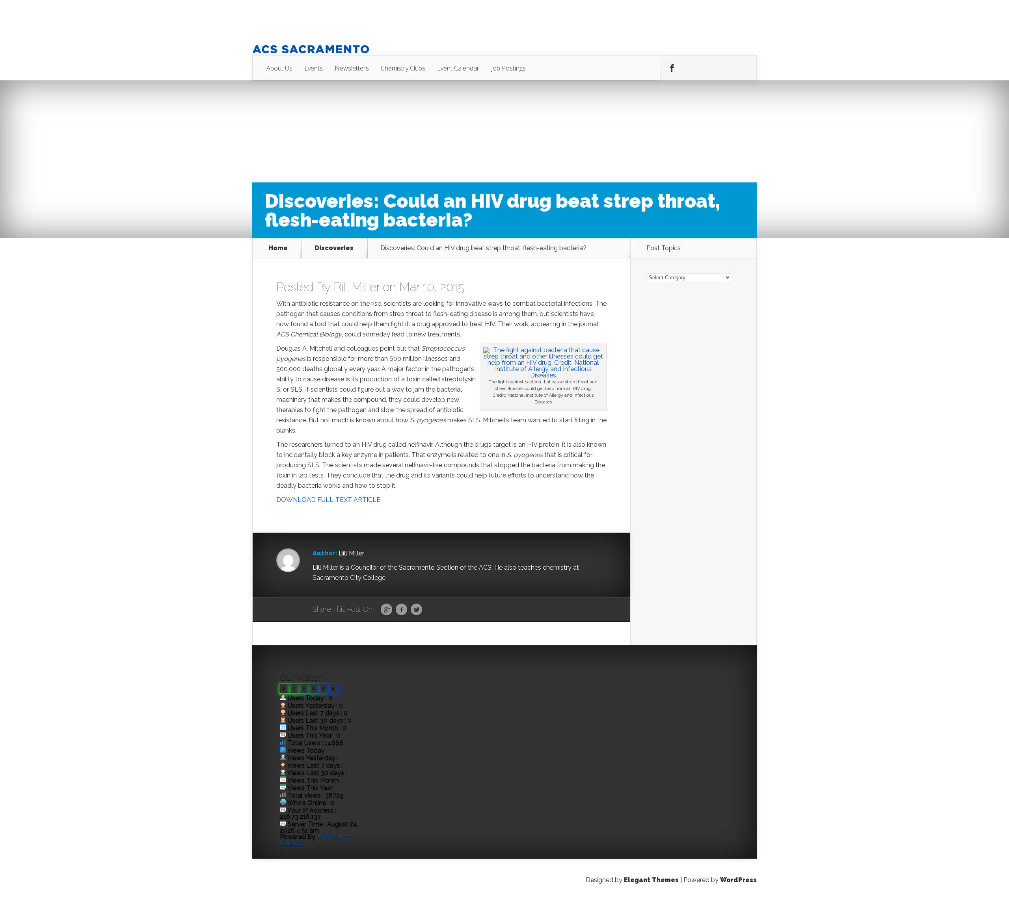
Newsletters (352, 68)
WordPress (738, 880)
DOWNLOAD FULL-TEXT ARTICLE (328, 499)
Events (313, 68)
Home (278, 248)
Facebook (401, 610)
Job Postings (508, 68)
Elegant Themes (651, 880)
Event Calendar (458, 68)
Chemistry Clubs (403, 68)
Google (386, 610)
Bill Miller (356, 287)
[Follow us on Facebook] (672, 68)
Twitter (416, 610)
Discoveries (334, 248)
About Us (279, 68)
